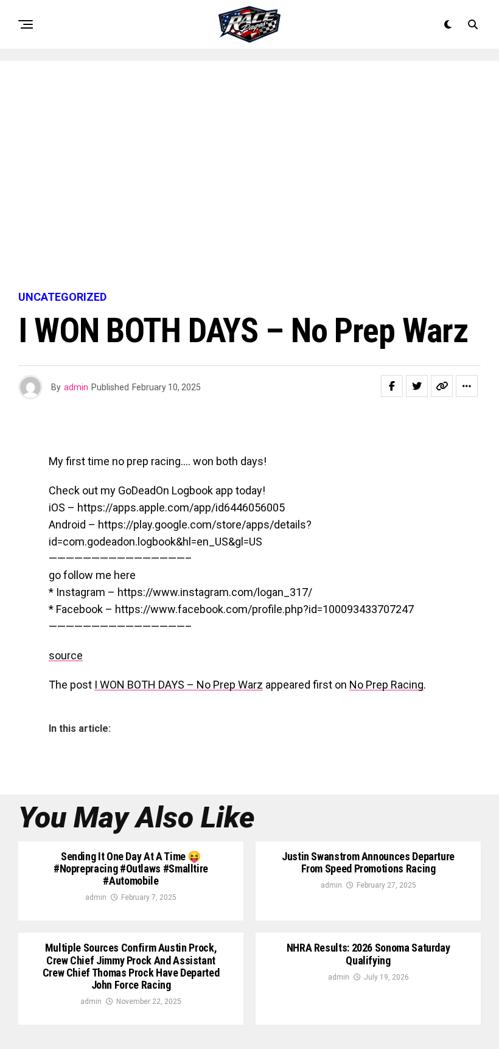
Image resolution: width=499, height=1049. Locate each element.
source (66, 655)
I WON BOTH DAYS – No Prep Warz (178, 684)
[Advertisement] (249, 176)
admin (76, 387)
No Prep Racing (386, 684)
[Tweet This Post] (417, 386)
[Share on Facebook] (392, 386)
